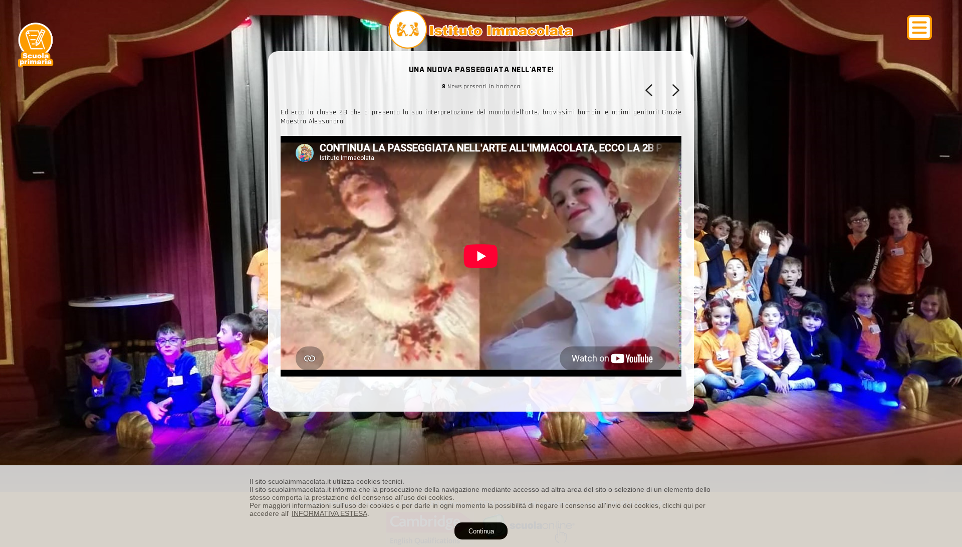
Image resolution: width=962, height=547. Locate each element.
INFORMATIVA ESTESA (329, 513)
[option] (481, 291)
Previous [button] (649, 90)
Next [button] (674, 90)
